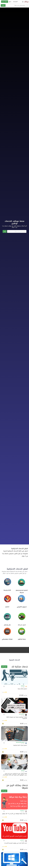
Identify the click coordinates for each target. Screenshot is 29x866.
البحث (3, 5)
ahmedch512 (22, 714)
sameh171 (22, 811)
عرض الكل (4, 667)
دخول (10, 2)
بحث (5, 231)
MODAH (23, 770)
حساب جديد (4, 2)
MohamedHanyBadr (20, 742)
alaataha (23, 686)
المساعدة (15, 2)
